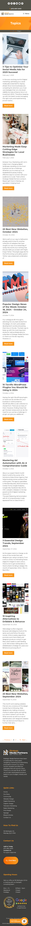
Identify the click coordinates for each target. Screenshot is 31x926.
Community (7, 796)
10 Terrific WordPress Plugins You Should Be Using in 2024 (15, 387)
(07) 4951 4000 (16, 8)
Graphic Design (8, 803)
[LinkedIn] (17, 3)
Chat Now (12, 860)
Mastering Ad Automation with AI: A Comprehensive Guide (15, 463)
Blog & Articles (8, 815)
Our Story (6, 794)
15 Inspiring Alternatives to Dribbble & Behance (14, 619)
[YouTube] (19, 3)
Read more (8, 105)
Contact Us (7, 817)
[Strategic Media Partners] (7, 13)
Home (11, 31)
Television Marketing (10, 806)
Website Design (8, 799)
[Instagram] (12, 3)
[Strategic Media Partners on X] (14, 3)
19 (20, 740)
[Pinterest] (22, 3)
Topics (15, 31)
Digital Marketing (9, 801)
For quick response (9, 852)
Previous (6, 740)
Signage (6, 813)
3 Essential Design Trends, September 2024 (13, 543)
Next (24, 740)
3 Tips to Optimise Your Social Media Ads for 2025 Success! (15, 69)
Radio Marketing (8, 808)
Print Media (7, 810)
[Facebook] (9, 3)
